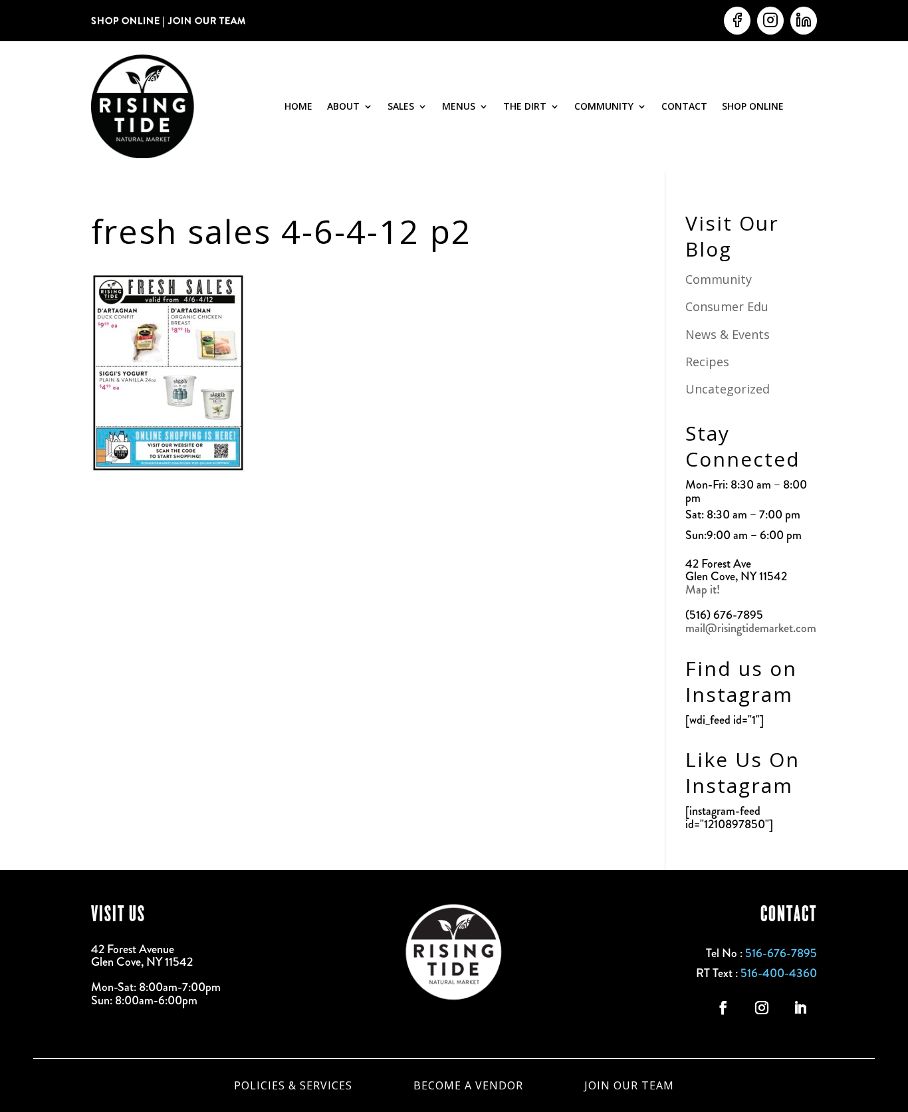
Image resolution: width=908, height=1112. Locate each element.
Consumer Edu (726, 306)
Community (603, 106)
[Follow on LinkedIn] (800, 1007)
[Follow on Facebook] (723, 1007)
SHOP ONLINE (125, 20)
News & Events (727, 334)
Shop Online (753, 106)
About (343, 106)
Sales (401, 106)
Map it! (704, 589)
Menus (458, 106)
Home (298, 106)
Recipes (707, 362)
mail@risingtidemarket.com (750, 628)
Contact (684, 106)
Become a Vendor (468, 1084)
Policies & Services (293, 1084)
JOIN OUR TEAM (206, 20)
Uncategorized (727, 389)
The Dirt (524, 106)
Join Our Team (629, 1084)
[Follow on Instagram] (761, 1007)
